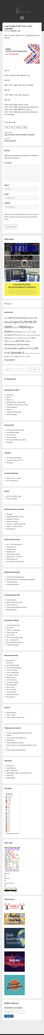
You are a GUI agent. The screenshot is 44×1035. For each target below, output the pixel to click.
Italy (18, 332)
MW (25, 127)
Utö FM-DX (10, 628)
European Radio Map (13, 412)
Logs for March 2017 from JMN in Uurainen (19, 135)
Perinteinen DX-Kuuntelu (16, 344)
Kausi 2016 (12, 335)
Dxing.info (10, 766)
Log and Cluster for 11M (14, 460)
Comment (7, 163)
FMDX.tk (15, 327)
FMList (8, 397)
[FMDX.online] (22, 12)
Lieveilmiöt (12, 341)
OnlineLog (10, 395)
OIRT (22, 341)
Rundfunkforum (11, 559)
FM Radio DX (10, 697)
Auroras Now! (11, 435)
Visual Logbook (11, 407)
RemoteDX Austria (12, 694)
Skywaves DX (10, 552)
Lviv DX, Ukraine (11, 670)
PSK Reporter (10, 529)
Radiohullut (10, 740)
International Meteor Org (15, 430)
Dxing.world (11, 379)
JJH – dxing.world (12, 640)
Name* (6, 185)
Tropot (22, 356)
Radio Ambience (12, 605)
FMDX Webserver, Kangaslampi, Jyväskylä (20, 579)
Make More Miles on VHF (14, 517)
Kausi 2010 (23, 332)
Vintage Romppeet (12, 645)
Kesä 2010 (14, 338)
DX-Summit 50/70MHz (13, 458)
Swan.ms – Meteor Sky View (15, 524)
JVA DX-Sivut (10, 635)
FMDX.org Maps (11, 414)
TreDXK (8, 735)
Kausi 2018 (27, 335)
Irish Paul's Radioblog (13, 668)
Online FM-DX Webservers (15, 577)
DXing (18, 127)
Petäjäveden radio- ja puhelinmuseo (18, 773)
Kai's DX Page (11, 690)
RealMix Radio (11, 600)
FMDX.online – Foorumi (14, 557)
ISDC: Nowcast (11, 437)
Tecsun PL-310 (8, 356)
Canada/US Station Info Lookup (17, 405)
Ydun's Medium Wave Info (15, 717)
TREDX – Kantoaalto (13, 630)
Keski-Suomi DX (11, 633)
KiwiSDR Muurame (12, 584)
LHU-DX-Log (10, 687)
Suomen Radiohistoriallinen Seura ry (19, 733)
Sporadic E (17, 352)
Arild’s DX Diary (11, 680)
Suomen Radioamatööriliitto (16, 750)
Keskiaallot (8, 338)
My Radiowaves (11, 685)
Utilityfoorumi (11, 549)
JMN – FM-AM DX (12, 770)
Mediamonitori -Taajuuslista (16, 402)
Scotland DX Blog (12, 682)
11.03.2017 (13, 31)
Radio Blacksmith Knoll (14, 602)
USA (26, 356)
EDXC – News (10, 715)
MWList (8, 410)
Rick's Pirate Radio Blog (14, 637)
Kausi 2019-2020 (35, 335)
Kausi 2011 (29, 332)
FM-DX (32, 322)
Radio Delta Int (11, 610)
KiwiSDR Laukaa (11, 582)
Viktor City (9, 400)
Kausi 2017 (20, 335)
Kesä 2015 (28, 338)
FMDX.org (9, 663)
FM (26, 322)
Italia (14, 332)
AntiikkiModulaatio (20, 318)
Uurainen (9, 359)
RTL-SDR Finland (12, 481)
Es (21, 322)
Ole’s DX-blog (11, 692)
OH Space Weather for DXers (16, 440)
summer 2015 (36, 353)
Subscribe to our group (13, 1008)
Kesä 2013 (21, 338)
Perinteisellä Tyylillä (14, 348)
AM (7, 127)
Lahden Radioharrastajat (14, 743)
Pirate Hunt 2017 (10, 141)
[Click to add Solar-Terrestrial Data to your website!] (12, 871)
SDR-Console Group (13, 554)
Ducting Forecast (12, 521)
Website (7, 203)
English (15, 322)
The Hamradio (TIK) (13, 625)
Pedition (28, 341)
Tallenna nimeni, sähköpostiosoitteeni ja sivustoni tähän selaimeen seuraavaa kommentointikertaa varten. (21, 216)
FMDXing (24, 327)
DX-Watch (9, 463)
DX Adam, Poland (12, 675)
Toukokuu (17, 356)
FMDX (8, 327)
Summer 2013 (28, 353)
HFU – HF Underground (14, 544)
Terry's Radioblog (12, 672)
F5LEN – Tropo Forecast (14, 526)
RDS (26, 348)
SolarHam (9, 442)
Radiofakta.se (11, 768)
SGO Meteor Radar (12, 432)
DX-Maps (9, 514)
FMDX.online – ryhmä (13, 478)
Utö (28, 356)
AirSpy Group (11, 547)
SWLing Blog (10, 677)
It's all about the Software (15, 561)
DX (14, 122)
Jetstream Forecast (12, 519)
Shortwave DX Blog (12, 665)
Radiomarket (10, 778)
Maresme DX (10, 660)
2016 (6, 318)
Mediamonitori (11, 712)
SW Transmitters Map (13, 496)
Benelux (31, 318)
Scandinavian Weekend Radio (16, 607)
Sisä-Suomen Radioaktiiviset (16, 738)
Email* (6, 194)
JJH (19, 31)
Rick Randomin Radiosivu (15, 642)
